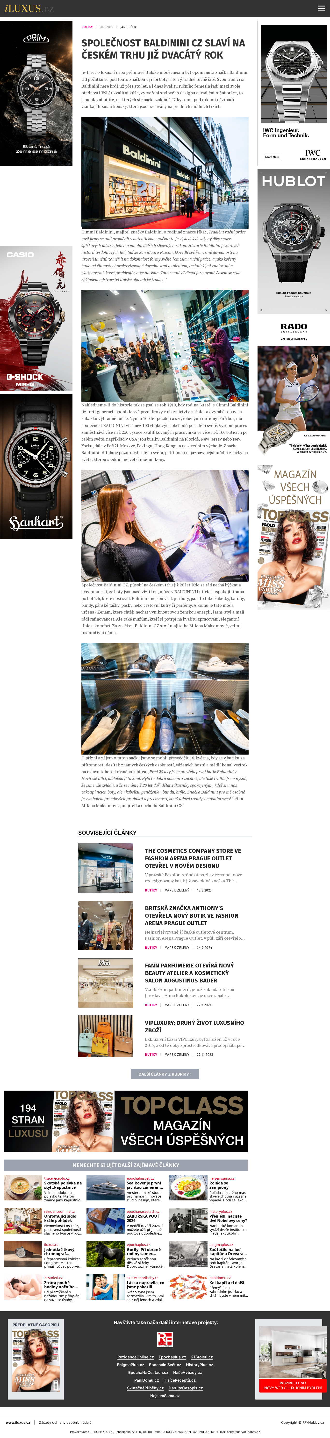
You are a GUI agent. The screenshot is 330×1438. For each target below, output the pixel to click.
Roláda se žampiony (219, 1185)
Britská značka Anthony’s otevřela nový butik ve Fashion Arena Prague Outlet (192, 916)
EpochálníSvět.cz (165, 1364)
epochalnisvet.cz (140, 1178)
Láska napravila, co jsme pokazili (145, 1285)
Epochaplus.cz (172, 1357)
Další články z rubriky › (165, 1074)
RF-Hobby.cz (313, 1422)
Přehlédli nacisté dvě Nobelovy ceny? (228, 1218)
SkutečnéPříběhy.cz (145, 1388)
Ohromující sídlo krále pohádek (60, 1218)
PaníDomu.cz (146, 1380)
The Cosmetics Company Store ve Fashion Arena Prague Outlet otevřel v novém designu (193, 858)
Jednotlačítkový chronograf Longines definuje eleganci (61, 1252)
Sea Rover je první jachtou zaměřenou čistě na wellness (146, 1185)
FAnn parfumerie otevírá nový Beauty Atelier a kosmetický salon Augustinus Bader (189, 973)
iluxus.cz (51, 1244)
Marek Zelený (178, 890)
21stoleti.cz (53, 1278)
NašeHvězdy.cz (187, 1372)
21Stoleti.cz (202, 1357)
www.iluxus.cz (18, 1422)
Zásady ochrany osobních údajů (65, 1422)
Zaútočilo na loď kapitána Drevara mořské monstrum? (228, 1252)
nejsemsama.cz (221, 1178)
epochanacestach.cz (143, 1211)
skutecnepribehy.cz (142, 1278)
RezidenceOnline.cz (135, 1357)
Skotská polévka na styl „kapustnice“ (63, 1185)
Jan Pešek (128, 27)
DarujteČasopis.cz (186, 1388)
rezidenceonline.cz (59, 1211)
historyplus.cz (220, 1211)
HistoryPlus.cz (199, 1364)
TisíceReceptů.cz (180, 1380)
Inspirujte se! (293, 1385)
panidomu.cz (220, 1278)
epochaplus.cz (138, 1244)
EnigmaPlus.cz (130, 1364)
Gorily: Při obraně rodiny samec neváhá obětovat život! (144, 1252)
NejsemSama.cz (165, 1395)
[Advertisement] (36, 205)
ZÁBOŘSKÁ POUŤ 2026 (143, 1218)
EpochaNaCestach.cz (148, 1372)
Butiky (87, 27)
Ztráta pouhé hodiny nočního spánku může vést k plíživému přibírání (63, 1285)
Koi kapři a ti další (226, 1283)
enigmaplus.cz (221, 1244)
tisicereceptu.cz (57, 1178)
